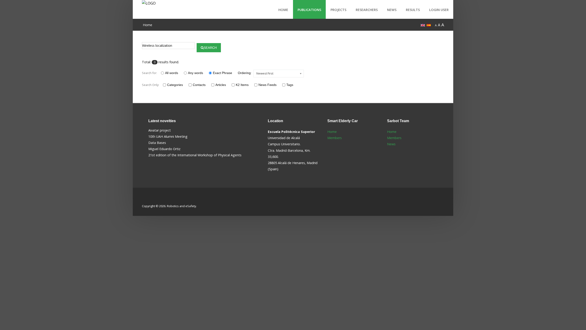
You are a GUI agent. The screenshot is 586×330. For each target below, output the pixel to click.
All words (171, 73)
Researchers (367, 10)
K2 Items (242, 85)
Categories (175, 85)
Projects (338, 10)
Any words (195, 73)
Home (283, 10)
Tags (289, 85)
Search (210, 48)
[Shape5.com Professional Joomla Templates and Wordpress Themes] (151, 199)
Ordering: (245, 73)
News (391, 10)
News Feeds (267, 85)
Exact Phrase (222, 73)
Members (334, 138)
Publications (309, 10)
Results (413, 10)
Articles (220, 85)
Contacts (199, 85)
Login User (439, 10)
